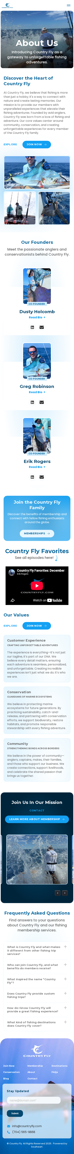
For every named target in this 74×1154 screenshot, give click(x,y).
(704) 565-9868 (23, 1132)
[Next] (65, 893)
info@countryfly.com (27, 1126)
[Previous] (58, 893)
